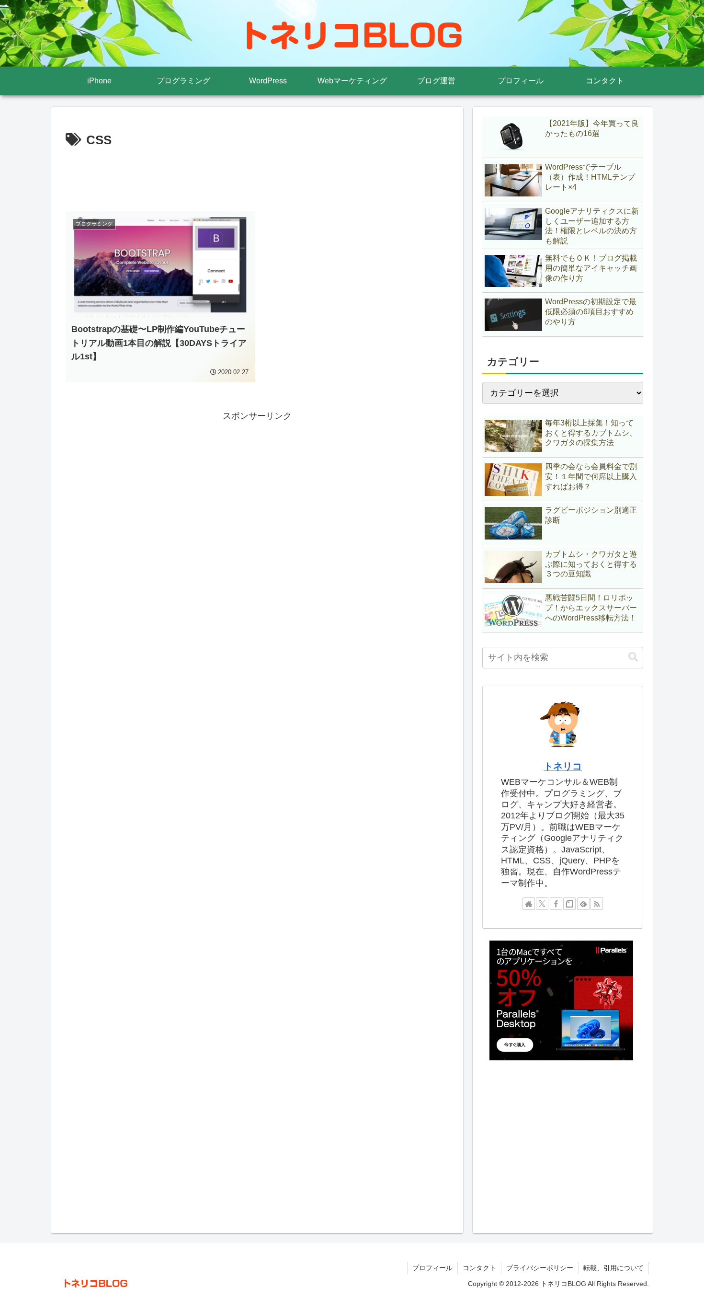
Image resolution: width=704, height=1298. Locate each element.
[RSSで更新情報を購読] (596, 903)
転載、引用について (613, 1268)
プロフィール (432, 1268)
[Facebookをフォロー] (556, 903)
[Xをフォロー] (542, 903)
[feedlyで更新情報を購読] (583, 903)
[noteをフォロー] (569, 903)
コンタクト (479, 1268)
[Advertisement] (257, 177)
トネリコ (563, 766)
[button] (633, 657)
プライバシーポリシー (539, 1268)
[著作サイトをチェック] (528, 903)
